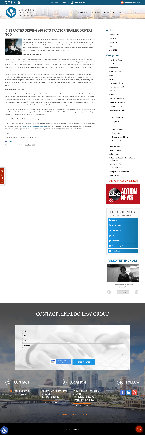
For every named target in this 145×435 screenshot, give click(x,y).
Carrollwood (116, 230)
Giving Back (82, 12)
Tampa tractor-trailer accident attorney (34, 126)
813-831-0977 (22, 394)
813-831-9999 (81, 2)
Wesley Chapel (117, 246)
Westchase (116, 251)
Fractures (112, 91)
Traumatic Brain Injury (120, 141)
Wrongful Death (115, 175)
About (73, 12)
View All (122, 292)
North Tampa (117, 225)
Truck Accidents (115, 164)
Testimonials (109, 12)
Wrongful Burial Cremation (119, 172)
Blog (125, 12)
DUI (113, 125)
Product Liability (115, 150)
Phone (24, 341)
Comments (26, 345)
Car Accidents (114, 68)
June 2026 (113, 42)
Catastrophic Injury (116, 71)
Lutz (113, 235)
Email (24, 336)
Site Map (68, 429)
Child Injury (113, 75)
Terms (65, 362)
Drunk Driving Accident (117, 87)
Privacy (62, 362)
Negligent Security (116, 106)
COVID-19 (112, 79)
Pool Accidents (117, 129)
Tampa (114, 220)
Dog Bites (115, 121)
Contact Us (134, 12)
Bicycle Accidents (115, 60)
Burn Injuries (114, 64)
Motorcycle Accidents (117, 102)
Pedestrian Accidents (117, 110)
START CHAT (131, 418)
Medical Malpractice (116, 98)
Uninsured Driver (115, 168)
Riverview (115, 241)
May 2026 (112, 46)
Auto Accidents (117, 118)
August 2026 (114, 34)
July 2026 (112, 38)
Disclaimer (76, 429)
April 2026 (113, 50)
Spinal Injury (114, 154)
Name (24, 331)
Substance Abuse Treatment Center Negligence (122, 159)
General (112, 95)
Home (66, 12)
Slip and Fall (116, 133)
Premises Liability (116, 146)
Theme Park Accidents (120, 137)
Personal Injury (95, 12)
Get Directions (51, 402)
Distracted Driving (116, 83)
